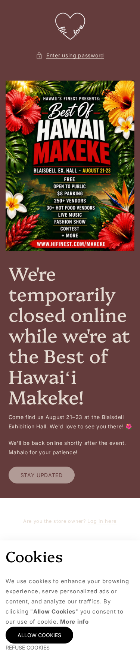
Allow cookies (39, 635)
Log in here (102, 521)
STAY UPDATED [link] (42, 475)
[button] (70, 55)
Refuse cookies (28, 647)
